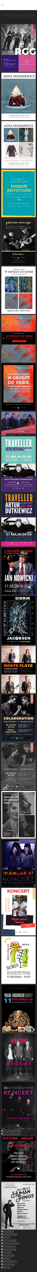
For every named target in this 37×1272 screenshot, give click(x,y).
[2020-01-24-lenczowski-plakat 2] (18, 1105)
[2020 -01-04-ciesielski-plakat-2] (11, 1131)
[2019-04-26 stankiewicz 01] (18, 96)
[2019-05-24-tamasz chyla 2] (18, 424)
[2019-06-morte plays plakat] (18, 669)
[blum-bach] (5, 1237)
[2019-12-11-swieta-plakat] (18, 960)
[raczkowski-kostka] (7, 1255)
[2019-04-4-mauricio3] (18, 193)
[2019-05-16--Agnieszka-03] (18, 338)
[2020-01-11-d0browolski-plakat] (18, 1008)
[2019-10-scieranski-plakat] (18, 911)
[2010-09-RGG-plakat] (18, 48)
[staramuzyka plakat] (8, 1265)
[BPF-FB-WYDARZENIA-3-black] (18, 1158)
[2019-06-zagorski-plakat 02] (18, 718)
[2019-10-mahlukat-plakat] (18, 863)
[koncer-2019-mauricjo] (8, 1241)
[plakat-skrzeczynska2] (8, 1250)
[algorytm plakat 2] (7, 1232)
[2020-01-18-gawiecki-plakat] (18, 1057)
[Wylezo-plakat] (18, 1206)
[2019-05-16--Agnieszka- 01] (18, 387)
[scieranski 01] (5, 1259)
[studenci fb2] (5, 1268)
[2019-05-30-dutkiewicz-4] (18, 519)
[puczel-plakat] (6, 1252)
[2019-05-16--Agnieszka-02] (18, 290)
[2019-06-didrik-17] (18, 620)
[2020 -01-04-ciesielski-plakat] (10, 1134)
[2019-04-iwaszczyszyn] (18, 242)
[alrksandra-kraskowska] (9, 1234)
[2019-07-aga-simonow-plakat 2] (18, 815)
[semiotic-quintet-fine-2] (9, 1261)
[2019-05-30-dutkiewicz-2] (18, 463)
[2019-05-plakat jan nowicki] (18, 571)
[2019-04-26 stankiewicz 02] (18, 145)
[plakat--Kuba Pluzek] (8, 1246)
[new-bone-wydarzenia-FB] (10, 1243)
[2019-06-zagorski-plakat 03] (18, 766)
